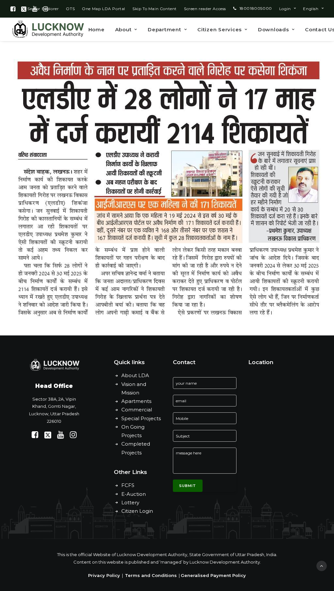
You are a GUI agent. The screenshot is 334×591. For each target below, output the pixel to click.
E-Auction (133, 494)
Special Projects (141, 418)
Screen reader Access (205, 8)
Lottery (130, 502)
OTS (70, 8)
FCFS (127, 485)
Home (96, 29)
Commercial (136, 409)
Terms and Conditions (151, 575)
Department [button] (164, 29)
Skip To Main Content (154, 8)
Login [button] (285, 8)
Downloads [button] (273, 29)
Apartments (136, 401)
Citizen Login (137, 511)
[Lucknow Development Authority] (47, 29)
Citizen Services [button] (219, 29)
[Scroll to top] (321, 565)
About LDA (135, 375)
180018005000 (255, 8)
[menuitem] (70, 8)
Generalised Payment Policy (213, 575)
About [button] (123, 29)
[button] (13, 9)
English (310, 8)
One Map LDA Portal (103, 8)
